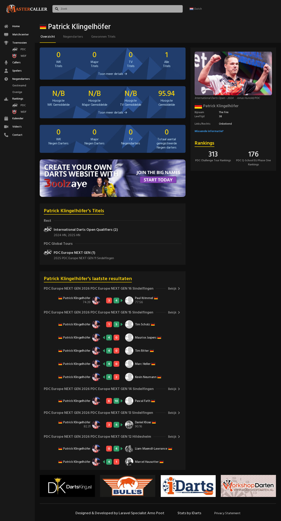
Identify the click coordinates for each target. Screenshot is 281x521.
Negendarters (73, 36)
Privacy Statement (227, 513)
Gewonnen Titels (103, 36)
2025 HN (74, 235)
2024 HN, (61, 235)
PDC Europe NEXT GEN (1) (74, 253)
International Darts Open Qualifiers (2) (86, 230)
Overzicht (48, 36)
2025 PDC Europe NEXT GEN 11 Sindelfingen (84, 258)
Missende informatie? (209, 131)
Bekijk (172, 288)
